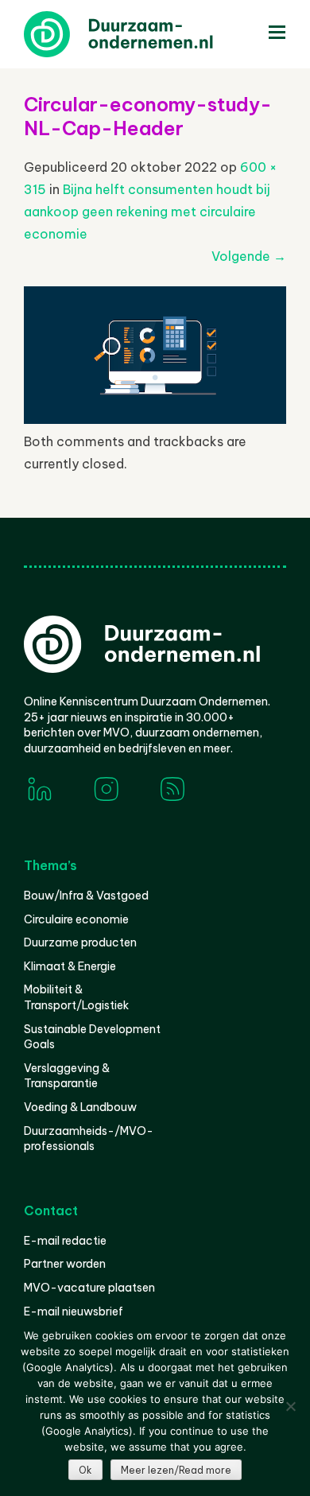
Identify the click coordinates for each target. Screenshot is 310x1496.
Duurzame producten (80, 942)
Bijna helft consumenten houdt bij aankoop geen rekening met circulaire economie (147, 211)
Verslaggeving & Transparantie (67, 1076)
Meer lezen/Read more (176, 1470)
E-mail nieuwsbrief (73, 1311)
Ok (85, 1470)
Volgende (248, 256)
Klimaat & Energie (70, 966)
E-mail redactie (65, 1241)
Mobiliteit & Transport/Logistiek (76, 997)
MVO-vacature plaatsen (89, 1287)
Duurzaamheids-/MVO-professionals (88, 1139)
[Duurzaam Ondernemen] (143, 34)
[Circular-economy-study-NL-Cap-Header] (155, 419)
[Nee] (290, 1406)
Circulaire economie (76, 919)
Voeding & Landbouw (80, 1107)
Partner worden (65, 1264)
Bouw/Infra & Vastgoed (86, 895)
